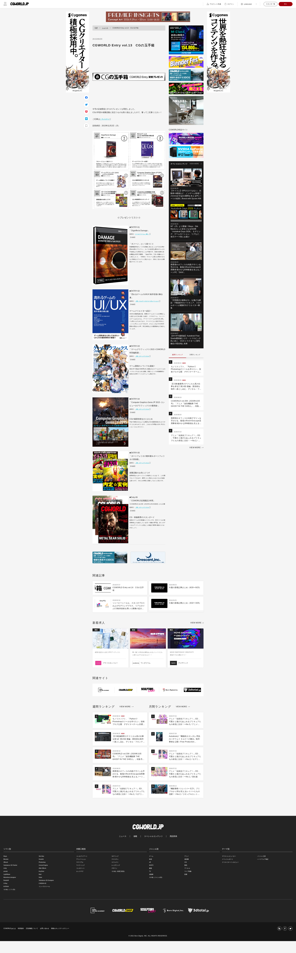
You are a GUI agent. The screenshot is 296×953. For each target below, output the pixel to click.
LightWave (6, 874)
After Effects (42, 868)
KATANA (6, 886)
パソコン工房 (261, 856)
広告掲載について (32, 928)
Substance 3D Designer (46, 880)
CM (185, 862)
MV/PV (151, 865)
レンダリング (116, 865)
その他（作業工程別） (118, 871)
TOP (96, 28)
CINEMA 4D (42, 883)
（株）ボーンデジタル (142, 356)
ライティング (80, 865)
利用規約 (21, 928)
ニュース (105, 28)
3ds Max (41, 856)
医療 (185, 874)
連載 (135, 836)
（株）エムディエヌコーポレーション (147, 301)
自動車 (151, 874)
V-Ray (5, 883)
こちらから (104, 119)
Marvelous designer (9, 877)
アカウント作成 (215, 4)
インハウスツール (44, 886)
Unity (5, 868)
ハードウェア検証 (262, 859)
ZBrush (5, 862)
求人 (285, 4)
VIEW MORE (194, 164)
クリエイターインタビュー (230, 862)
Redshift (6, 880)
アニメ (186, 856)
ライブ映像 (187, 871)
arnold (5, 871)
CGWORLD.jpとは (9, 928)
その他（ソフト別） (9, 889)
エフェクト (115, 862)
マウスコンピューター (229, 856)
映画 (150, 859)
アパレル (187, 868)
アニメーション (81, 859)
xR (150, 862)
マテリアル (79, 862)
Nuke (40, 877)
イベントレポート (227, 859)
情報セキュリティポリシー (60, 928)
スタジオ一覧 (270, 4)
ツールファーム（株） (142, 234)
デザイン (114, 868)
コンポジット (80, 868)
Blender (5, 859)
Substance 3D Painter (10, 865)
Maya (5, 856)
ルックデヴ (79, 871)
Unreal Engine (43, 865)
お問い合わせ (44, 928)
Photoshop (42, 862)
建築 (150, 868)
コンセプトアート (81, 856)
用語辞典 (173, 836)
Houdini (41, 859)
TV (150, 871)
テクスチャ (115, 859)
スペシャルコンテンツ (153, 836)
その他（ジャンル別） (156, 877)
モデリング (115, 856)
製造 (185, 865)
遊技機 (186, 859)
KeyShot (41, 871)
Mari (40, 874)
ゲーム (151, 856)
